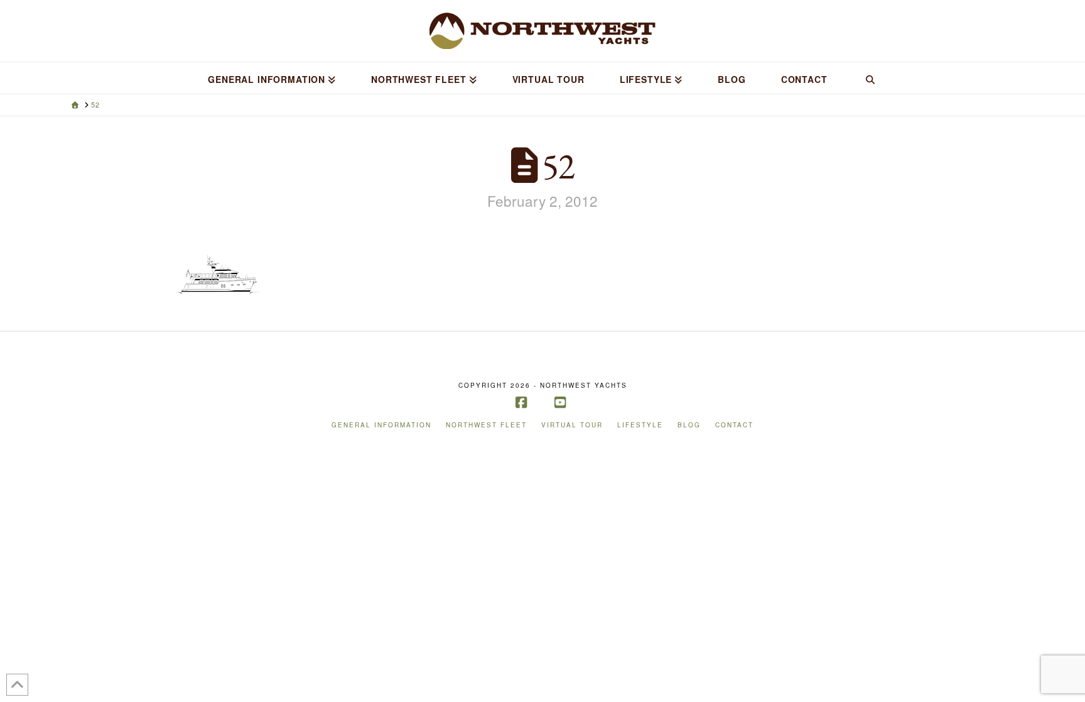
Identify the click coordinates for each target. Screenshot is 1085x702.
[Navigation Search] (870, 78)
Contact (734, 425)
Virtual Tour (572, 425)
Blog (689, 425)
